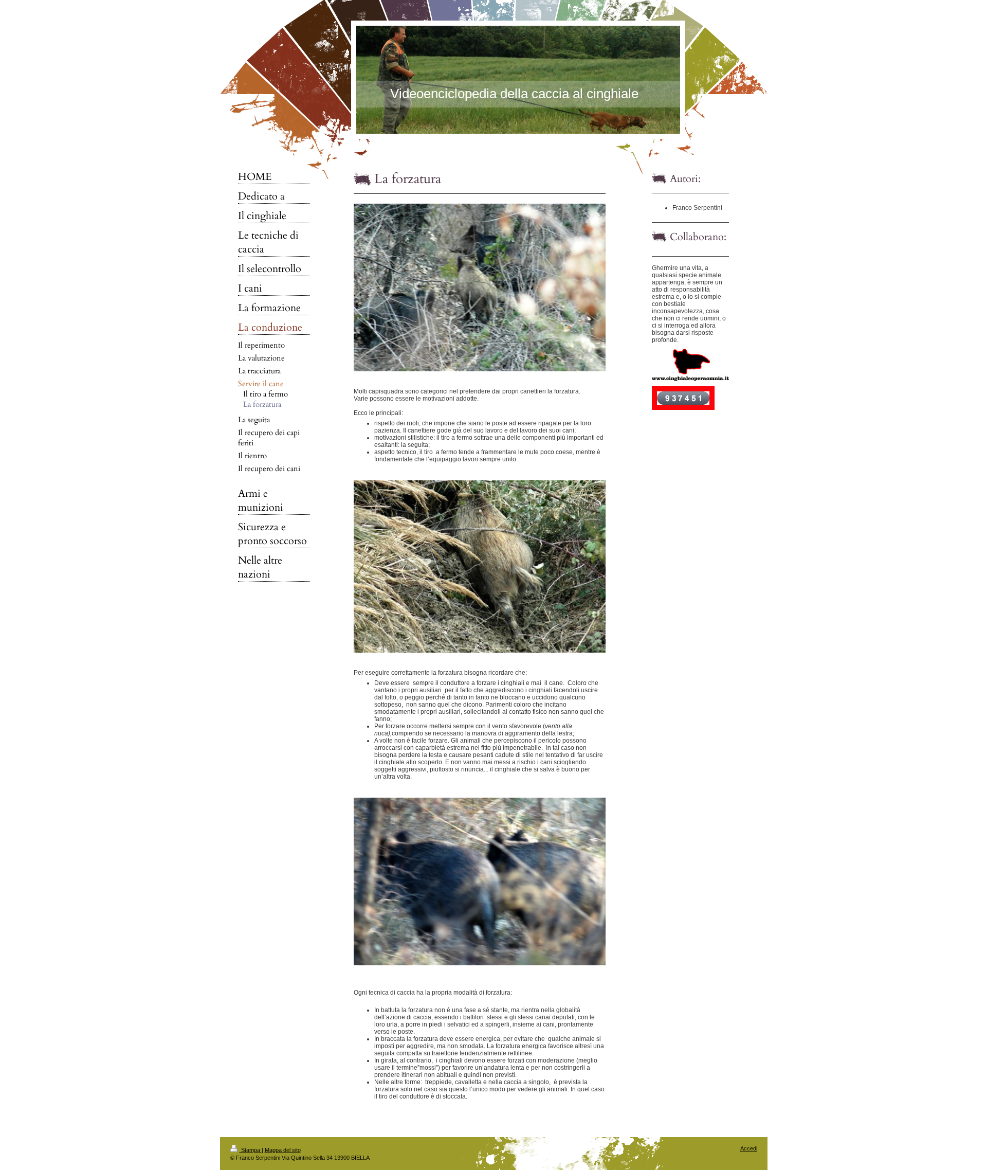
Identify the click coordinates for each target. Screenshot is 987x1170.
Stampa (251, 1150)
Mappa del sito (283, 1150)
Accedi (748, 1148)
